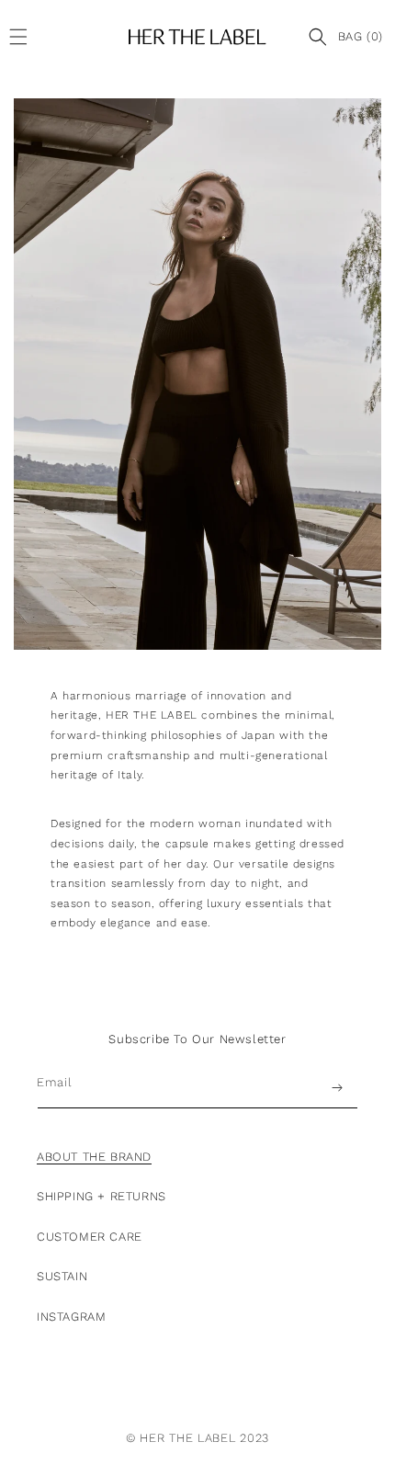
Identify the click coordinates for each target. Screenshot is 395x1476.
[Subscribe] (337, 1087)
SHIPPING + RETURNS (101, 1196)
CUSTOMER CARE (89, 1236)
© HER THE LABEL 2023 (197, 1438)
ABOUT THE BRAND (94, 1157)
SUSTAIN (62, 1276)
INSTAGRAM (71, 1316)
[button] (23, 37)
